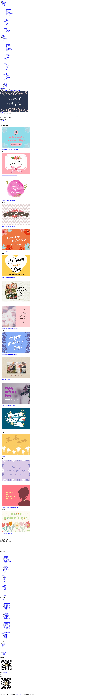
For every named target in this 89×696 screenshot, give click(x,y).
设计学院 (3, 3)
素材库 (3, 1)
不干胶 (7, 67)
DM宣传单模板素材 (7, 608)
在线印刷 (3, 36)
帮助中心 (3, 643)
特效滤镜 (7, 31)
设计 (5, 5)
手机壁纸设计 (8, 57)
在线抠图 (7, 75)
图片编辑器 (8, 30)
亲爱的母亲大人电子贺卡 (6, 379)
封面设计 (7, 14)
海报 (6, 68)
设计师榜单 (6, 83)
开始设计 (3, 34)
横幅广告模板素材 (7, 618)
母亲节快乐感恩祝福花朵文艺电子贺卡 (8, 200)
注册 (4, 88)
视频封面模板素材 (7, 625)
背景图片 (7, 20)
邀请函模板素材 (6, 604)
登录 (1, 88)
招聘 (8, 90)
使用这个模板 (2, 120)
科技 (6, 90)
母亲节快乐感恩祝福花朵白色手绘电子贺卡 (9, 251)
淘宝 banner (12, 90)
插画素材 (5, 636)
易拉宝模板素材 (6, 614)
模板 (3, 599)
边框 (6, 19)
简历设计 (7, 56)
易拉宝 (7, 69)
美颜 (6, 29)
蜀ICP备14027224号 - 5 (19, 694)
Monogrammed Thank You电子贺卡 (7, 482)
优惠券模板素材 (6, 613)
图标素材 (5, 637)
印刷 (5, 21)
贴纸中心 (5, 39)
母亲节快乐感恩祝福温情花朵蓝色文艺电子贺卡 (10, 149)
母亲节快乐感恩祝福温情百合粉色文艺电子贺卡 (10, 328)
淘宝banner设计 (8, 15)
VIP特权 (5, 85)
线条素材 (5, 635)
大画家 (5, 79)
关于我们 (3, 645)
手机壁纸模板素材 (7, 605)
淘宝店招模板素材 (7, 622)
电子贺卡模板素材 (7, 626)
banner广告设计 (8, 11)
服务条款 (3, 646)
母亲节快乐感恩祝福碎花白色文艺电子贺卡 (9, 405)
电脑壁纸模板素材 (7, 623)
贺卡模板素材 (6, 627)
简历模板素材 (6, 616)
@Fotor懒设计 (5, 672)
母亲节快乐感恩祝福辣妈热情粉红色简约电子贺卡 (10, 507)
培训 (4, 90)
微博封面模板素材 (7, 632)
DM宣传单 (7, 23)
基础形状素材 (6, 634)
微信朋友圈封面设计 (9, 13)
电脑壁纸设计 (8, 55)
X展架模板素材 (6, 615)
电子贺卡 (3, 456)
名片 (6, 22)
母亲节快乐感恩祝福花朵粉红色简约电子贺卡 (9, 175)
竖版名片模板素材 (7, 607)
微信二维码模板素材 (7, 628)
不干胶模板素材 (6, 617)
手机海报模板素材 (7, 603)
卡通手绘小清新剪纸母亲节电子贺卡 (8, 533)
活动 (9, 90)
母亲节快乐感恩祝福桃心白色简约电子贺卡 (9, 277)
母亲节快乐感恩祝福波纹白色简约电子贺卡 (9, 226)
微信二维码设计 (8, 12)
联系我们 (3, 644)
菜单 (6, 73)
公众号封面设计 (8, 9)
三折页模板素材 (6, 609)
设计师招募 (4, 2)
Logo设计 (7, 54)
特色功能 (3, 4)
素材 (5, 58)
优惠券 (7, 24)
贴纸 (6, 18)
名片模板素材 (6, 606)
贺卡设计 (7, 10)
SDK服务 (5, 86)
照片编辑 (5, 28)
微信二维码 (16, 90)
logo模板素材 (6, 624)
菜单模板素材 (6, 612)
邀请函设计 (8, 44)
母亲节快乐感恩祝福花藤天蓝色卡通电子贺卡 (9, 354)
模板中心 (5, 38)
